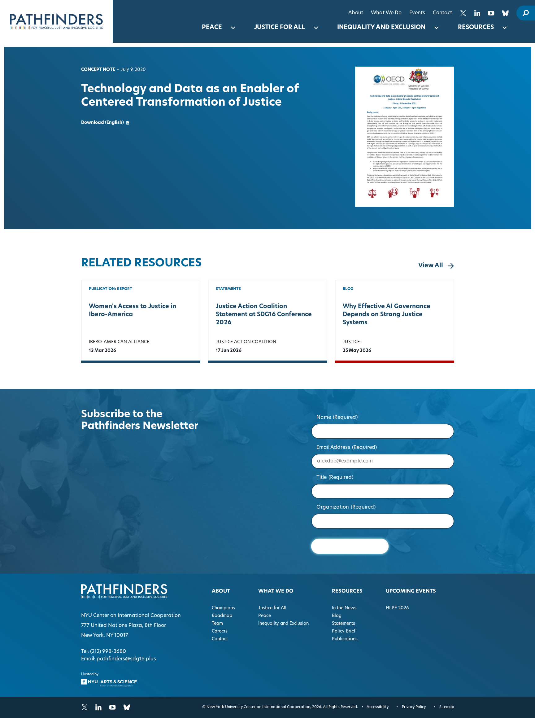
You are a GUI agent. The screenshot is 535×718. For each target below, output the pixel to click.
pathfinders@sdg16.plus (126, 659)
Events (417, 13)
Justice (351, 342)
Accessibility (378, 707)
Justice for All (279, 28)
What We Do (386, 13)
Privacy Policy (414, 707)
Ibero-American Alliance (119, 342)
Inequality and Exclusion (381, 28)
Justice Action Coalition (246, 342)
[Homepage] (56, 21)
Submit (349, 546)
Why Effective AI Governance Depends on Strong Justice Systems (386, 315)
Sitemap (446, 707)
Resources (476, 28)
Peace (212, 28)
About (355, 13)
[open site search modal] (525, 13)
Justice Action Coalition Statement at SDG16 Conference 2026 (264, 315)
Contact (442, 13)
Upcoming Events (411, 591)
